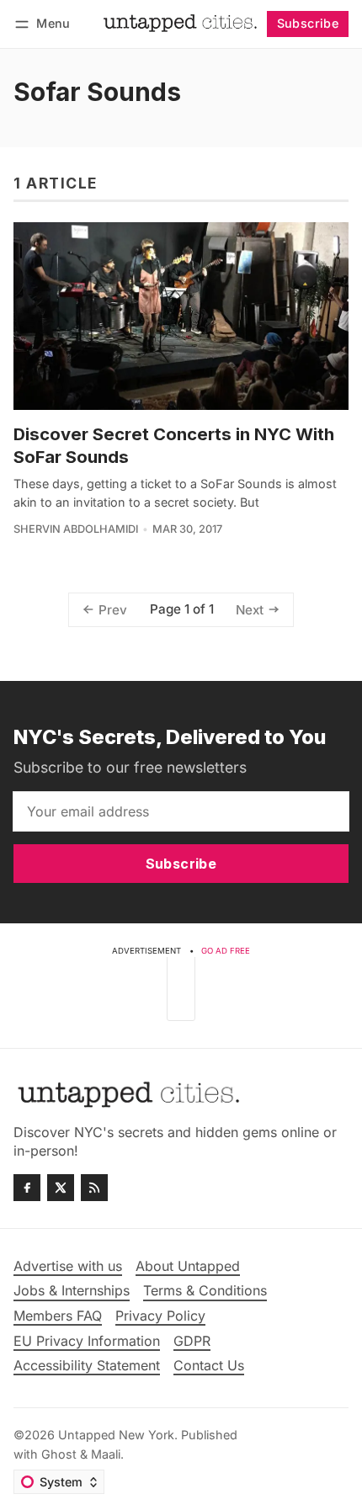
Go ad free (225, 950)
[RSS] (94, 1187)
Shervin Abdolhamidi (75, 529)
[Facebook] (26, 1187)
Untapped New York (116, 1435)
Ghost (59, 1454)
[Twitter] (60, 1187)
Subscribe (308, 23)
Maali (105, 1454)
